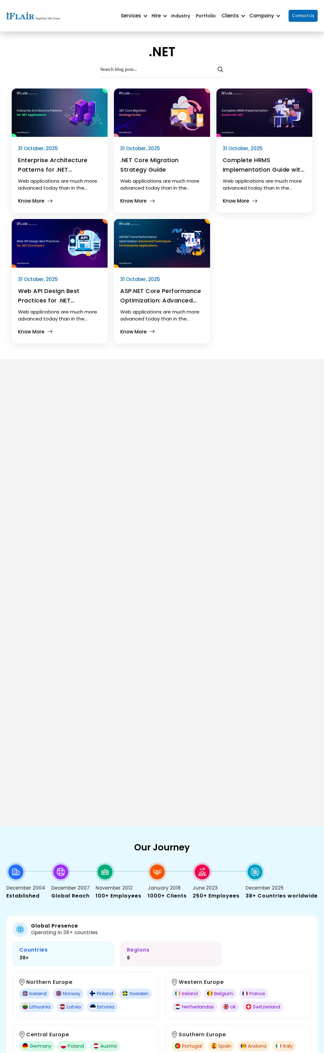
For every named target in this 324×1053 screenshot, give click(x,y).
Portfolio (206, 16)
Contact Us (303, 15)
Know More (31, 200)
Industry (180, 16)
